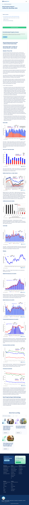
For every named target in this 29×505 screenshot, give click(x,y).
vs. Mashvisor (20, 472)
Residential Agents (5, 469)
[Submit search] (25, 416)
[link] (5, 1)
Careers (12, 487)
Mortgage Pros (5, 472)
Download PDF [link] (7, 460)
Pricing (4, 490)
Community (4, 486)
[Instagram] (7, 502)
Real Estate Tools (13, 473)
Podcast (4, 489)
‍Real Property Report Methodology (8, 20)
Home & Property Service (6, 473)
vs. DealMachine (21, 469)
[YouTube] (5, 502)
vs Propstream (20, 473)
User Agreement (13, 489)
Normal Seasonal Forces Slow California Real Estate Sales (11, 16)
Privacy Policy (12, 490)
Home (11, 483)
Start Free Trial (18, 462)
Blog (2, 4)
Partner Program (13, 486)
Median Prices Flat (5, 19)
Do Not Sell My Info (7, 501)
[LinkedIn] (4, 502)
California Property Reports (7, 4)
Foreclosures (12, 472)
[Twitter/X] (3, 502)
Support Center (12, 500)
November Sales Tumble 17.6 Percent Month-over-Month (11, 17)
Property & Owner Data (14, 469)
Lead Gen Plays (5, 483)
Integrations (12, 476)
